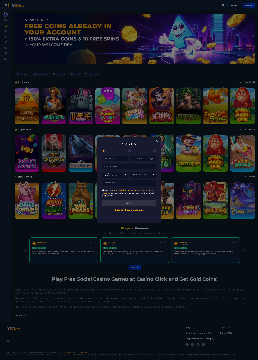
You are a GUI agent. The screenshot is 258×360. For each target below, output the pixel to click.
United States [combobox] (110, 175)
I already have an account (129, 210)
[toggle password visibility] (151, 158)
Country (106, 173)
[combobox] (143, 175)
